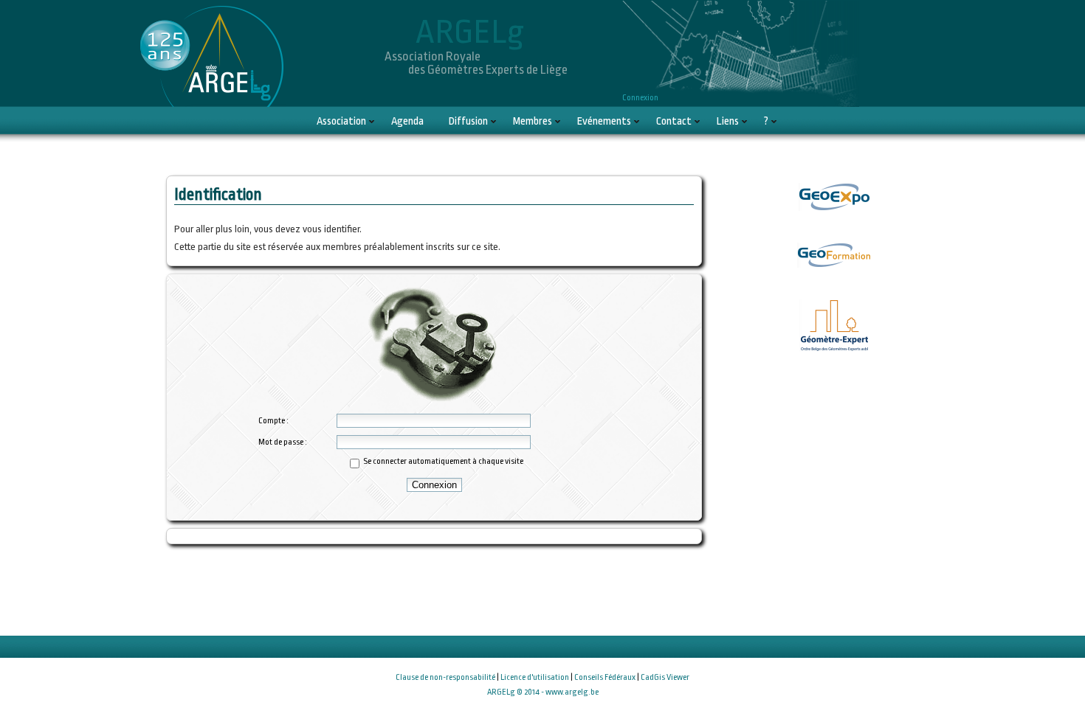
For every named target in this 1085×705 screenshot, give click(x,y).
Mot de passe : (282, 442)
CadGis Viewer (665, 677)
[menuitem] (341, 121)
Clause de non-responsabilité (445, 677)
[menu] (542, 122)
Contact (674, 121)
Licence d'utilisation (534, 677)
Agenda (407, 121)
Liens (728, 121)
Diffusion (468, 121)
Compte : (273, 421)
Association (341, 121)
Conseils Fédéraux (605, 677)
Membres (532, 121)
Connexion (640, 98)
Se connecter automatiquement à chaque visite (443, 461)
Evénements (604, 121)
